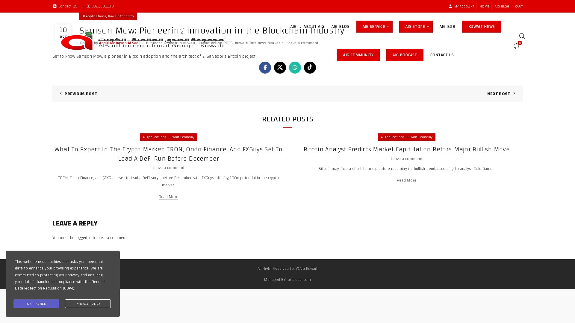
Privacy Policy (88, 303)
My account (464, 6)
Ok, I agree (36, 303)
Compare (520, 43)
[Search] (520, 36)
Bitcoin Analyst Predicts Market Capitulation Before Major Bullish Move (406, 149)
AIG (293, 27)
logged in (83, 238)
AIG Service (374, 27)
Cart (519, 6)
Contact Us (442, 55)
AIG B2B (448, 27)
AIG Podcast (408, 54)
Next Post (499, 94)
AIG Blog (502, 6)
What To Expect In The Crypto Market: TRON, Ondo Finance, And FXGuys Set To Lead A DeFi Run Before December (168, 153)
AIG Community (361, 54)
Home (484, 6)
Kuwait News (484, 26)
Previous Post (80, 94)
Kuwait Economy (181, 137)
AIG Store (419, 26)
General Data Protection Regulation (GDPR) (60, 285)
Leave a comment (168, 168)
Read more (168, 197)
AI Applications (155, 137)
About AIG (314, 27)
